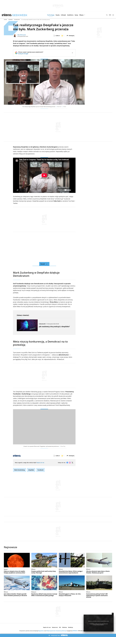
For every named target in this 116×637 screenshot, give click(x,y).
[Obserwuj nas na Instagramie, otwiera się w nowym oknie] (70, 462)
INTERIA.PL (75, 630)
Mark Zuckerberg (19, 470)
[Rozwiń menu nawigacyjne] (113, 15)
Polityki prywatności (50, 630)
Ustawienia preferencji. (61, 630)
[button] (50, 15)
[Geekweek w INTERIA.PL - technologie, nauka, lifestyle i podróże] (19, 15)
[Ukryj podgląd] (113, 614)
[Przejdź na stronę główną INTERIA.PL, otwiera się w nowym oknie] (7, 15)
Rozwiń (43, 264)
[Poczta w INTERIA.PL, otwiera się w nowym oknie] (110, 15)
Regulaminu (41, 630)
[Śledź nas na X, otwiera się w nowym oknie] (72, 462)
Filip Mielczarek (21, 35)
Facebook (40, 470)
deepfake (31, 470)
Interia (5, 19)
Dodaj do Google (30, 53)
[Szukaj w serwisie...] (106, 15)
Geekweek (10, 19)
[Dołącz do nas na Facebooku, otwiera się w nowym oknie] (67, 462)
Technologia (17, 19)
